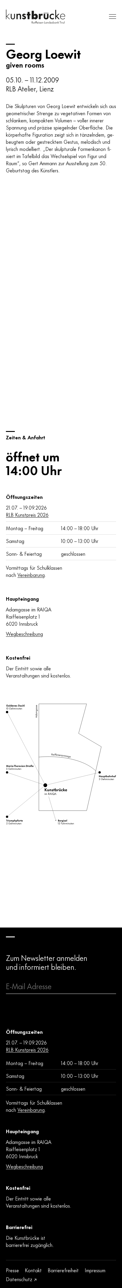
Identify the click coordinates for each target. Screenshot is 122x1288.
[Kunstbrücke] (35, 17)
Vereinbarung (31, 574)
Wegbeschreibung (24, 633)
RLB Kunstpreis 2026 (27, 514)
